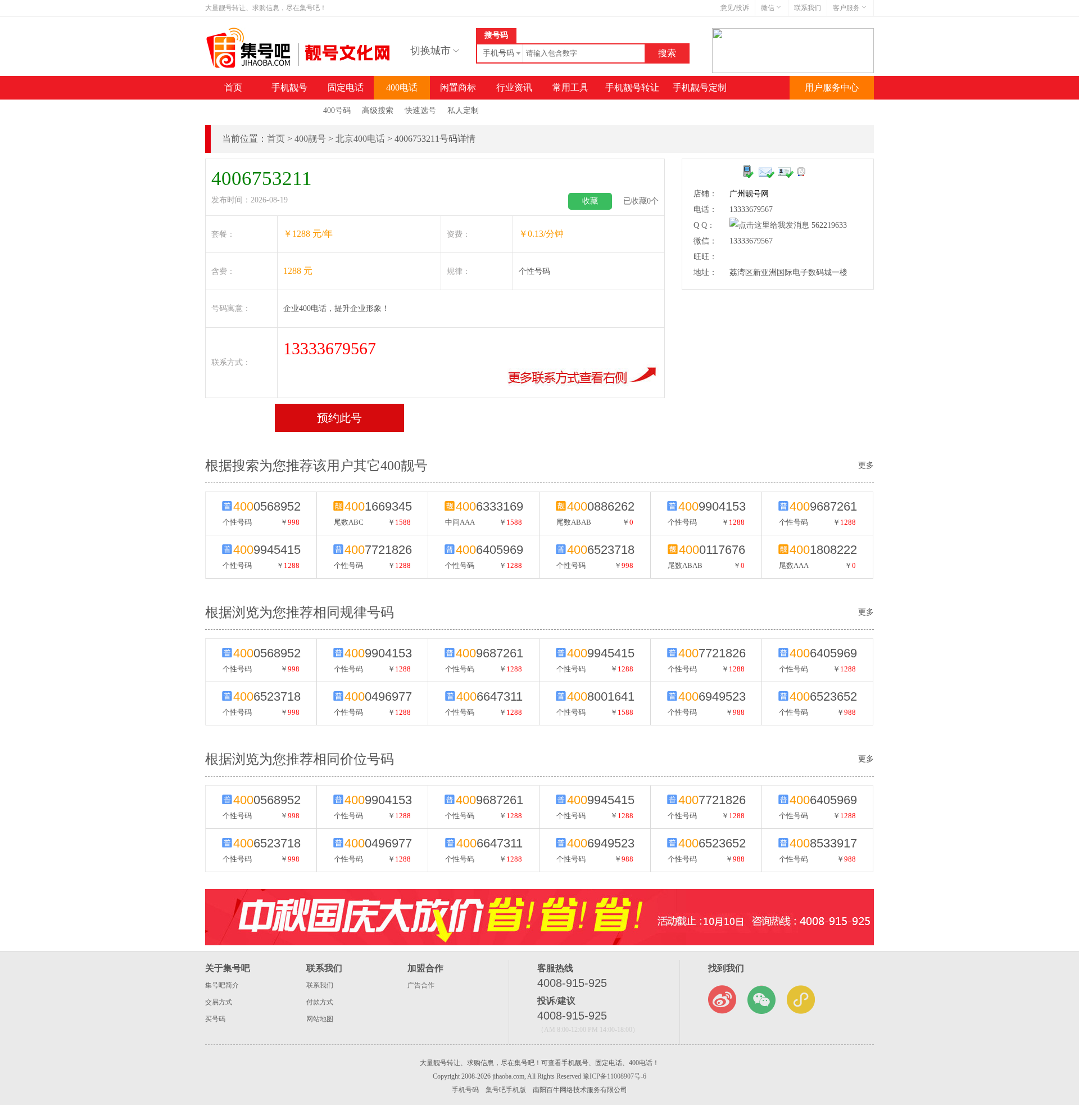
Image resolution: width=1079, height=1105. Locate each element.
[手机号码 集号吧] (299, 65)
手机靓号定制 (700, 87)
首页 (233, 87)
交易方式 (218, 1002)
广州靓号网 (749, 194)
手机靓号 (289, 87)
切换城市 (430, 50)
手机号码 (465, 1090)
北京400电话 (360, 138)
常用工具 (570, 87)
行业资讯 (514, 87)
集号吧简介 (222, 985)
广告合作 (420, 985)
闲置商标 (458, 87)
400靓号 (310, 138)
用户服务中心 (832, 87)
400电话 (402, 87)
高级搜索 (377, 110)
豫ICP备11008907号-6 (614, 1076)
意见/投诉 (734, 8)
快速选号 (420, 110)
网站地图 (319, 1019)
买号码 (215, 1019)
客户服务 (846, 8)
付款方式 (319, 1002)
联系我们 (807, 8)
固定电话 (346, 87)
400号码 (337, 110)
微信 (767, 8)
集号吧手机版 (506, 1090)
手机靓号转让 (632, 87)
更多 (866, 612)
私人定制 (463, 110)
